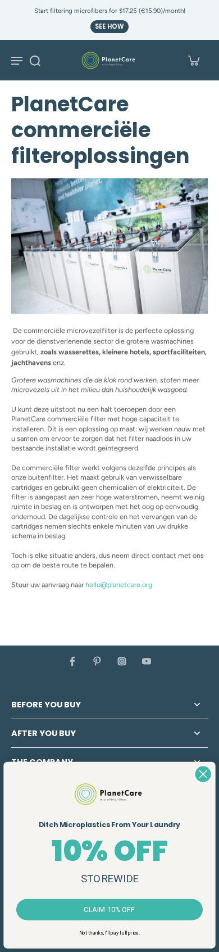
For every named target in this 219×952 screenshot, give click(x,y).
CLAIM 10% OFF (109, 909)
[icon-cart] (193, 60)
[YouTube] (146, 661)
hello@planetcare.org (118, 584)
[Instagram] (122, 661)
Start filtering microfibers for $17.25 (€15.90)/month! (109, 11)
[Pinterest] (97, 661)
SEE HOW (109, 26)
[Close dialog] (203, 774)
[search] (34, 60)
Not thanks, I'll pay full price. (109, 932)
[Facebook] (72, 661)
